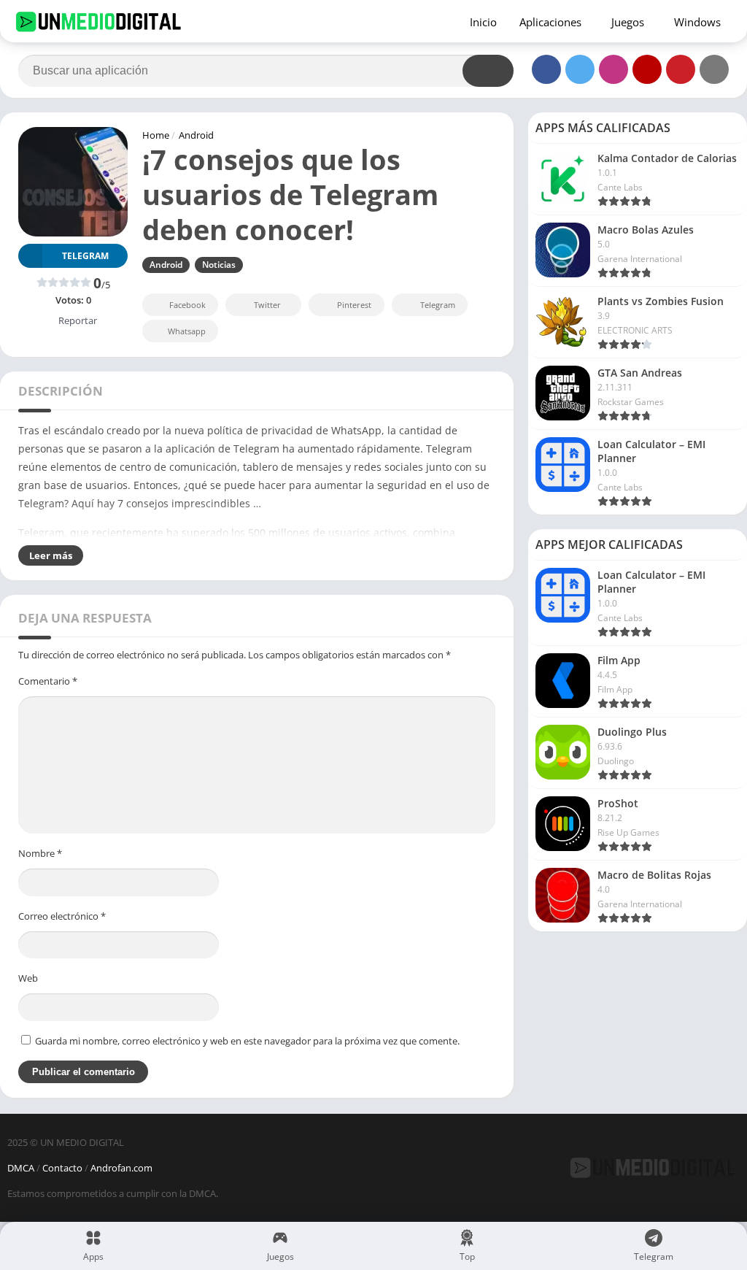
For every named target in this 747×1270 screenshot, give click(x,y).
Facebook (187, 304)
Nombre (40, 853)
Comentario (47, 681)
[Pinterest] (680, 69)
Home (155, 135)
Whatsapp (187, 331)
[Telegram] (714, 69)
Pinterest (354, 304)
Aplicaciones (550, 22)
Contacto (62, 1167)
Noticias (219, 264)
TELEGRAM (85, 256)
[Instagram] (613, 69)
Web (28, 978)
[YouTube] (647, 69)
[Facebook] (546, 69)
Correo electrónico (62, 916)
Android (196, 135)
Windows (697, 22)
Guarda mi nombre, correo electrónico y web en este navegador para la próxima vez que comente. (247, 1040)
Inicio (483, 22)
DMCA (20, 1167)
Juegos (627, 22)
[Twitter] (580, 69)
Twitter (267, 304)
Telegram (437, 304)
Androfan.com (121, 1167)
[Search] (488, 71)
